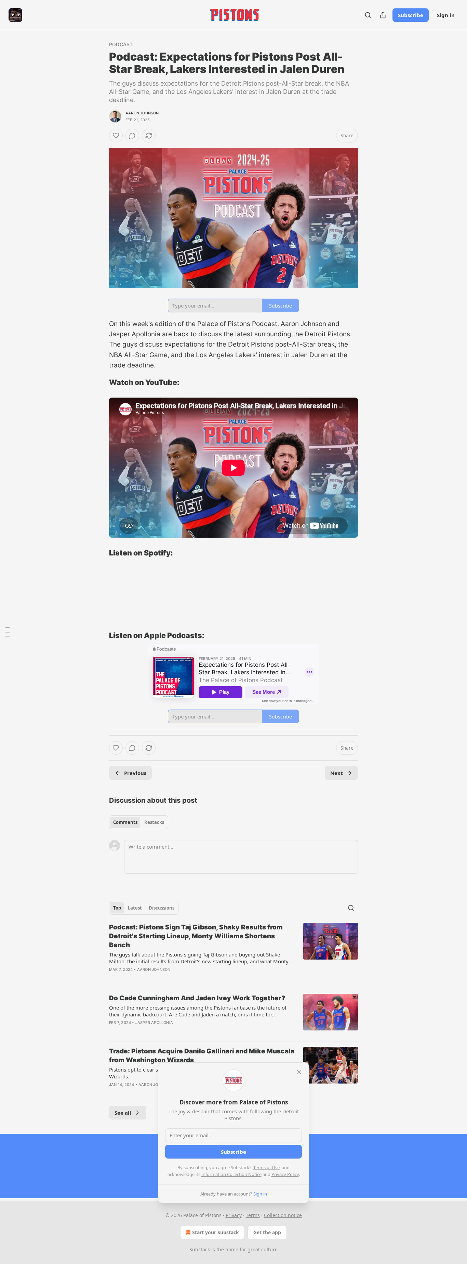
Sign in (446, 15)
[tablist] (138, 822)
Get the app (267, 1232)
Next (336, 772)
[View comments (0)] (132, 135)
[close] (299, 1072)
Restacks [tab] (154, 822)
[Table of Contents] (7, 632)
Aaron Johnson (142, 113)
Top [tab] (117, 908)
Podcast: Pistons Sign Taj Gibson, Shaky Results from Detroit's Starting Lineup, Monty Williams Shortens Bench (196, 936)
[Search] (368, 15)
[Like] (116, 135)
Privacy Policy (285, 1174)
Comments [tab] (125, 822)
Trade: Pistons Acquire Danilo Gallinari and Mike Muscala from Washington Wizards (201, 1055)
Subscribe (410, 15)
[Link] (99, 382)
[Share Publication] (383, 15)
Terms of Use (266, 1167)
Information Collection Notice (231, 1174)
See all (123, 1112)
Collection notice (283, 1215)
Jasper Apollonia (154, 1022)
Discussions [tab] (161, 908)
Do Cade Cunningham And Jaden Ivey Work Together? (197, 998)
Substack (199, 1249)
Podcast (121, 44)
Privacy (234, 1215)
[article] (233, 952)
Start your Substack (215, 1232)
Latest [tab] (135, 908)
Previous (135, 772)
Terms (253, 1215)
